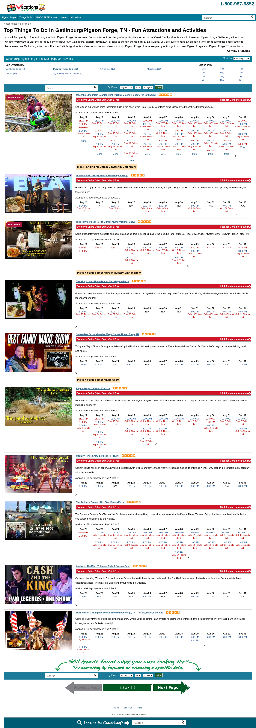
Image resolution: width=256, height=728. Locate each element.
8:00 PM (83, 205)
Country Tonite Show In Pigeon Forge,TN (97, 456)
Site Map (128, 708)
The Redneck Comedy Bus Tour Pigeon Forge (100, 502)
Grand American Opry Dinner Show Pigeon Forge (102, 175)
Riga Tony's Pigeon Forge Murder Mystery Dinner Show (105, 222)
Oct (204, 80)
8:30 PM (83, 647)
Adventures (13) (107, 69)
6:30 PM (179, 552)
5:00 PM (83, 131)
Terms (139, 708)
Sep (241, 76)
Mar (241, 69)
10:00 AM (83, 532)
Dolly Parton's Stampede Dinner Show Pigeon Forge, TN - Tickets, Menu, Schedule (119, 612)
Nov (222, 80)
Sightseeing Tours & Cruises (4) (67, 73)
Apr (204, 72)
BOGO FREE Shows (46, 17)
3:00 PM (83, 127)
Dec (241, 80)
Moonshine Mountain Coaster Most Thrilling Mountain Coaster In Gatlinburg (116, 95)
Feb (222, 69)
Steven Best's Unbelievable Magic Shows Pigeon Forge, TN (107, 334)
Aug (222, 76)
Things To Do (26, 17)
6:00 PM (83, 637)
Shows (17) (11, 73)
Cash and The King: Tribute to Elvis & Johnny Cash (103, 566)
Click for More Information (234, 100)
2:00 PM (99, 311)
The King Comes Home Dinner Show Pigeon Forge (102, 281)
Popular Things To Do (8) (65, 69)
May (222, 72)
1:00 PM (83, 124)
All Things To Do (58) (15, 69)
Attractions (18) (154, 69)
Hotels (64, 17)
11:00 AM (83, 120)
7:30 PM (83, 364)
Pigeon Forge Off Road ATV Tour (93, 388)
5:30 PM (83, 247)
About (116, 708)
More (83, 141)
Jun (241, 72)
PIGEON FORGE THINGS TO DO (17, 24)
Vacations (76, 17)
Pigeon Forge (9, 17)
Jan (204, 69)
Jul (204, 76)
